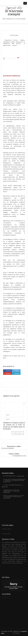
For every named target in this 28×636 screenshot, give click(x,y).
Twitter (17, 370)
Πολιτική (15, 40)
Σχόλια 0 (14, 45)
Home (4, 18)
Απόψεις (22, 40)
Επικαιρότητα (10, 18)
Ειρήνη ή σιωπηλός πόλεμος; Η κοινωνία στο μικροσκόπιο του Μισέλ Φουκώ (14, 496)
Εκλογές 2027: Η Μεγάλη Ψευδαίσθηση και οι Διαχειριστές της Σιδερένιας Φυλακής (14, 480)
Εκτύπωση (16, 373)
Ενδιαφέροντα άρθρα (9, 42)
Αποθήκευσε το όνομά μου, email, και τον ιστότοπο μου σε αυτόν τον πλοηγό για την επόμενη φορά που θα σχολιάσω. (14, 426)
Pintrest (8, 373)
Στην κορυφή (16, 633)
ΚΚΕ (13, 43)
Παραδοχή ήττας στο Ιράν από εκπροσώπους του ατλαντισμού (11, 490)
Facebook (8, 370)
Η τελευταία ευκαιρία (14, 35)
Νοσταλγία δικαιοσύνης (10, 475)
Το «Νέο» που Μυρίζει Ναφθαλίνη (12, 484)
